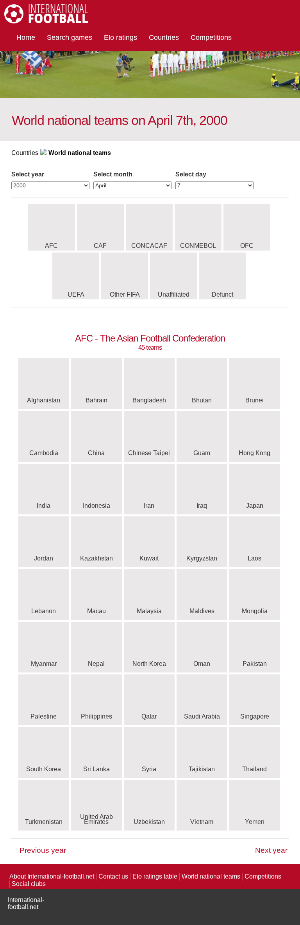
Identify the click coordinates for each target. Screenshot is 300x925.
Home (25, 37)
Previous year (43, 850)
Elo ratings (120, 37)
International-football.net (26, 903)
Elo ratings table (154, 876)
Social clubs (29, 884)
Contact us (113, 876)
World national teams (211, 876)
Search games (69, 37)
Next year (271, 850)
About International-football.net (51, 876)
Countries (164, 37)
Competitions (211, 37)
